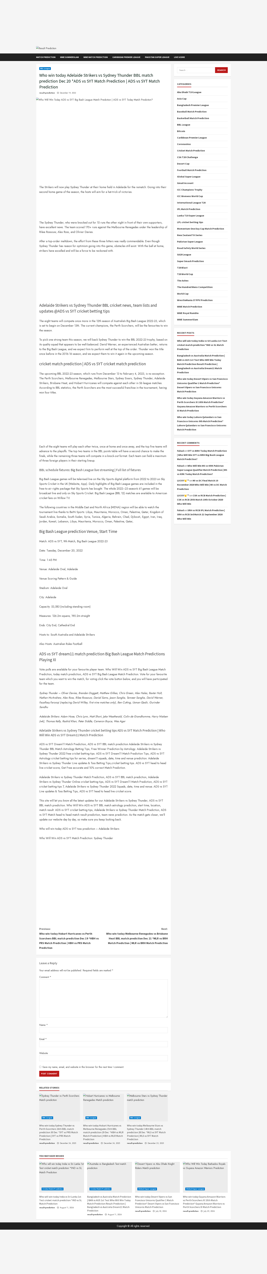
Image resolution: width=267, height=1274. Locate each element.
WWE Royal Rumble (188, 313)
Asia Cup (181, 98)
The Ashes (183, 280)
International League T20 (191, 202)
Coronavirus (184, 144)
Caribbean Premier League (126, 57)
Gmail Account (185, 183)
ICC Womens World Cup (190, 196)
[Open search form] (230, 57)
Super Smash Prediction (190, 261)
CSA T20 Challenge (187, 157)
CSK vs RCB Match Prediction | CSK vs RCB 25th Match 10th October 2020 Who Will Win (201, 499)
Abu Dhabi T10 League (189, 92)
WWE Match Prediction (95, 57)
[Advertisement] (133, 21)
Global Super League (188, 176)
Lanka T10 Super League (190, 215)
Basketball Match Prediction (193, 118)
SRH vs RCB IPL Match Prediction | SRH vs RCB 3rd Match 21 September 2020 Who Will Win (201, 514)
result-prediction (47, 93)
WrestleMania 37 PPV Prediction (195, 300)
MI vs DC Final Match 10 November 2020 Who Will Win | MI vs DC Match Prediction (202, 484)
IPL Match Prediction (188, 209)
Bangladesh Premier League (193, 105)
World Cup (183, 293)
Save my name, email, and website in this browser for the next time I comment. (83, 1067)
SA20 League (184, 254)
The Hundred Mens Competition (195, 287)
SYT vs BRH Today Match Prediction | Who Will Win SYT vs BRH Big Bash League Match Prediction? (202, 455)
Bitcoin (181, 131)
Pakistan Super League (157, 57)
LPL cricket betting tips (190, 222)
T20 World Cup (185, 274)
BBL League (45, 68)
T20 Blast (182, 267)
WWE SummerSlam (69, 57)
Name (43, 1025)
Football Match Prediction (191, 170)
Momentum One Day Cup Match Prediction (200, 228)
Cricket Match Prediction (191, 150)
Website (43, 1053)
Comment (45, 977)
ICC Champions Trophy (189, 189)
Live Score (179, 57)
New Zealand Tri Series (189, 235)
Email (43, 1039)
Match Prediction (45, 57)
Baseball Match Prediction (192, 111)
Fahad (180, 450)
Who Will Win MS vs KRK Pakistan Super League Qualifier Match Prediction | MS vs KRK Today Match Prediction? (202, 469)
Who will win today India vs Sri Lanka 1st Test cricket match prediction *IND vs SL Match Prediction (202, 345)
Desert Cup (183, 163)
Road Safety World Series (191, 248)
